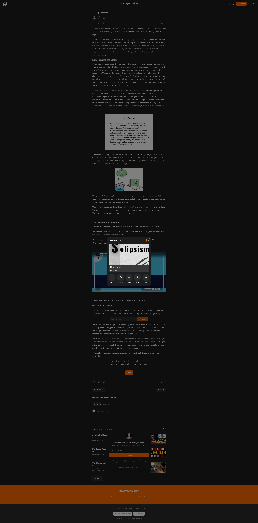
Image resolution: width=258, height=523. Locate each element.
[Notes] (137, 277)
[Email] (129, 277)
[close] (148, 240)
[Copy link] (112, 277)
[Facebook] (120, 277)
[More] (146, 277)
